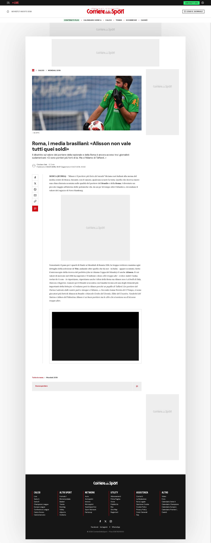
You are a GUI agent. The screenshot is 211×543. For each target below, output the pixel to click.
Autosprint (89, 499)
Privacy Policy (141, 510)
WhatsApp (116, 527)
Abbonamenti (116, 496)
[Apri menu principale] (8, 2)
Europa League (39, 507)
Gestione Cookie (142, 504)
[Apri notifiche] (8, 11)
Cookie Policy (141, 507)
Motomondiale (65, 499)
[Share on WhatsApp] (35, 189)
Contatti (139, 496)
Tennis (119, 20)
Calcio (108, 20)
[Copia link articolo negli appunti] (35, 201)
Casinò (144, 20)
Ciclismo (63, 515)
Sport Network (90, 510)
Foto (163, 499)
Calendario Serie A (92, 20)
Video (164, 496)
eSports (63, 512)
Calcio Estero (39, 512)
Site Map (114, 510)
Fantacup (88, 512)
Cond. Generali (141, 512)
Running (62, 507)
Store (113, 502)
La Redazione (141, 499)
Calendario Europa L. (169, 507)
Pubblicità (114, 504)
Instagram (104, 527)
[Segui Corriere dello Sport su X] (105, 521)
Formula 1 (63, 496)
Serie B (36, 502)
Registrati (114, 512)
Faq (137, 515)
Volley (62, 510)
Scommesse (131, 20)
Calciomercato (39, 515)
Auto (87, 496)
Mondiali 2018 (54, 70)
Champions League (41, 504)
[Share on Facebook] (35, 177)
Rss (112, 507)
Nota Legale (141, 502)
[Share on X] (35, 183)
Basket (62, 502)
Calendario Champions (170, 504)
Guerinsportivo (90, 507)
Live (16, 2)
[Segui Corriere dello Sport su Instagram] (110, 521)
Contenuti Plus (71, 20)
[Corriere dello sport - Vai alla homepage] (105, 11)
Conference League (41, 510)
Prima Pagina (115, 499)
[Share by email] (35, 195)
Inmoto (87, 502)
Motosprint (89, 504)
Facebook (94, 527)
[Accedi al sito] (202, 2)
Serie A (36, 499)
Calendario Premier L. (170, 510)
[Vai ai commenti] (35, 208)
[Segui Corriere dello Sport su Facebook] (100, 521)
